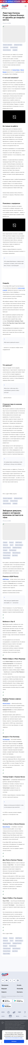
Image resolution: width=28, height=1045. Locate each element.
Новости (3, 992)
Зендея (5, 550)
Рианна (11, 542)
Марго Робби (6, 558)
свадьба (15, 50)
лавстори (5, 47)
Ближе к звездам (7, 44)
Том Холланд (12, 550)
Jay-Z (11, 545)
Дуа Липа (15, 555)
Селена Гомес (13, 47)
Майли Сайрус (19, 545)
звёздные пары (18, 44)
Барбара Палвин (17, 547)
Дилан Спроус (6, 547)
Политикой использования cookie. (14, 1037)
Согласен (14, 1041)
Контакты (20, 992)
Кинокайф (20, 988)
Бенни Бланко (7, 50)
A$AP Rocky (19, 542)
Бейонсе (5, 545)
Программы (4, 985)
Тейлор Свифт (6, 552)
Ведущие (4, 988)
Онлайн (19, 985)
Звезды (5, 542)
